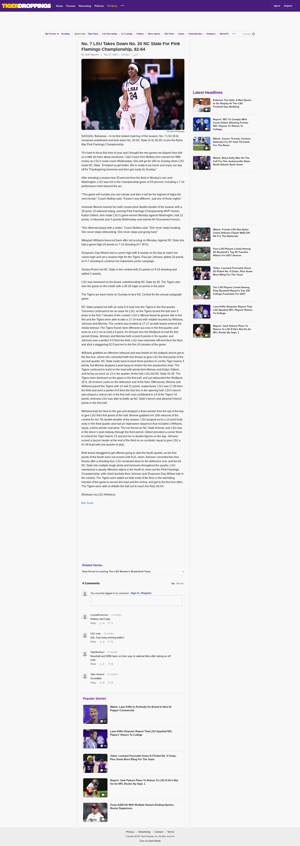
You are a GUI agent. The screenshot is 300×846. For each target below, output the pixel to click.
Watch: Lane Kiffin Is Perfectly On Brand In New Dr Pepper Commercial (141, 708)
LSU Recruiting (109, 34)
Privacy (130, 831)
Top (173, 583)
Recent (180, 583)
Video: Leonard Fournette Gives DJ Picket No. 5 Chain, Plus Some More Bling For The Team (143, 757)
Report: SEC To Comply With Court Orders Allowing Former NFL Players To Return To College (230, 124)
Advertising (144, 831)
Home (59, 6)
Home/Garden (195, 34)
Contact (159, 831)
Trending (65, 34)
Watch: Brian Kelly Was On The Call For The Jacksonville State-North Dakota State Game (232, 161)
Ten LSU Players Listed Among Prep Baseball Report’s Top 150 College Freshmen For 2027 (231, 290)
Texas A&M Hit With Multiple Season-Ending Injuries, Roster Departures (142, 806)
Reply (93, 623)
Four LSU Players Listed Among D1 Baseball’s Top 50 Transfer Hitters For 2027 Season (232, 252)
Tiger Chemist (97, 674)
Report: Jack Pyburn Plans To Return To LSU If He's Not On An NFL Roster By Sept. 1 (144, 782)
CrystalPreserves (99, 615)
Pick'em (99, 6)
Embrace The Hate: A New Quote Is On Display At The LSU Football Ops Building (232, 103)
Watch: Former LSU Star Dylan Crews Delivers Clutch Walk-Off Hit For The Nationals (231, 232)
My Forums (50, 34)
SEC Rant (169, 34)
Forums (70, 6)
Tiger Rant (93, 34)
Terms (170, 831)
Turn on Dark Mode (150, 840)
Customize (247, 34)
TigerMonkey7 (97, 652)
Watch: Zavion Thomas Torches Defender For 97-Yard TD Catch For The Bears (232, 142)
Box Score (87, 502)
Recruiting (85, 6)
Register (288, 6)
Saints (181, 34)
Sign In (277, 6)
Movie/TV (224, 34)
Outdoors (211, 34)
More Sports (154, 34)
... (122, 5)
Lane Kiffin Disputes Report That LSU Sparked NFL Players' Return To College (141, 733)
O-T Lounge (126, 34)
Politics (140, 34)
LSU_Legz (95, 633)
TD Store (112, 6)
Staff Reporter (92, 54)
